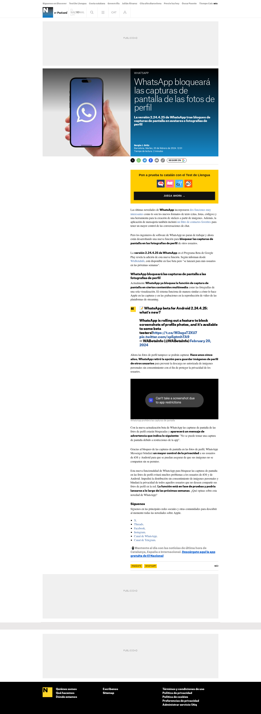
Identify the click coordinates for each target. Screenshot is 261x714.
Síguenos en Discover (55, 3)
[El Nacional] (47, 692)
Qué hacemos (65, 693)
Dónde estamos (66, 697)
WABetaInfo (137, 261)
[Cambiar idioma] (113, 12)
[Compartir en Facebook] (151, 160)
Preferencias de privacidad (180, 701)
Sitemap (108, 693)
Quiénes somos (66, 689)
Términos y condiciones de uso (183, 689)
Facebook (139, 528)
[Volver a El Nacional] (77, 12)
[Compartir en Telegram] (145, 160)
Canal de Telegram (144, 540)
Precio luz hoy (171, 3)
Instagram (139, 532)
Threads (138, 524)
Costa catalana (97, 3)
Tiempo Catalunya (209, 3)
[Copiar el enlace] (163, 160)
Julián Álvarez (129, 3)
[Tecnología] (48, 12)
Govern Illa (113, 3)
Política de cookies (175, 697)
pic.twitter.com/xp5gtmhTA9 (164, 337)
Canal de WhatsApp (145, 536)
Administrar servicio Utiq (179, 705)
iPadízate (136, 566)
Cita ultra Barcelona (150, 3)
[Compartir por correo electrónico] (157, 160)
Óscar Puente (189, 3)
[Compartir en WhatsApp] (139, 160)
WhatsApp (150, 566)
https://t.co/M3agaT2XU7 (175, 333)
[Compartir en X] (132, 160)
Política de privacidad (177, 693)
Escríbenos (110, 689)
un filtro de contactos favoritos (194, 222)
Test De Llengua (77, 3)
